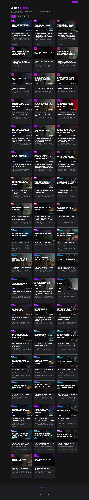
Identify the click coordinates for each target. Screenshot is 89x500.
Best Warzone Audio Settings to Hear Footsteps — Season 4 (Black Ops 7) (44, 293)
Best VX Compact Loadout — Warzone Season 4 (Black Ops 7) (20, 370)
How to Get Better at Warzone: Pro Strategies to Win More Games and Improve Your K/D (44, 319)
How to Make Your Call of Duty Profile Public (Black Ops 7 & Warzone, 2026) (20, 345)
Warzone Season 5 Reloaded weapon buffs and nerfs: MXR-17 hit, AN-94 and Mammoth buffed (66, 35)
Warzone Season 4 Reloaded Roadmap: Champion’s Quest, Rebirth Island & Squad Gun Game (44, 218)
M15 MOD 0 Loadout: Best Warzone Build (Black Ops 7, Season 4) (44, 370)
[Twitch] (43, 494)
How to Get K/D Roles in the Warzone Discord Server (65, 318)
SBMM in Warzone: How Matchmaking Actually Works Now (44, 419)
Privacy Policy (40, 491)
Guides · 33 (25, 16)
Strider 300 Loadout (63, 419)
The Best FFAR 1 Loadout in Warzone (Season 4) (21, 292)
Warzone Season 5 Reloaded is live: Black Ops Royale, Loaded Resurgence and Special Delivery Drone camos (44, 36)
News (37, 2)
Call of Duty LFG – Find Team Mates (44, 243)
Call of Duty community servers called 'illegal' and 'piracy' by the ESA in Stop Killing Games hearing (44, 166)
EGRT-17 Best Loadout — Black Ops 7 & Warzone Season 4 (67, 395)
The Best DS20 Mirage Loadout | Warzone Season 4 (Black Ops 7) (66, 268)
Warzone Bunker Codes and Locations (42, 468)
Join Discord (75, 2)
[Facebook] (49, 494)
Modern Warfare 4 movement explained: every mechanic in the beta (21, 35)
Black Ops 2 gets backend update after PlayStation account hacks (44, 87)
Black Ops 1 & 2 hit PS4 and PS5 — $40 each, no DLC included (66, 165)
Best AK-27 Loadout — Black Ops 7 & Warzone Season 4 (21, 243)
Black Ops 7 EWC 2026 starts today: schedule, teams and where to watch (21, 88)
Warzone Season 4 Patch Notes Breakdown (20, 468)
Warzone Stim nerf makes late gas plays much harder (44, 191)
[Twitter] (46, 494)
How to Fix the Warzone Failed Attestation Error (66, 444)
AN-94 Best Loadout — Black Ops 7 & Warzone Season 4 (67, 191)
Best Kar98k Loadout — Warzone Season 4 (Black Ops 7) (44, 344)
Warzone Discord (48, 2)
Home (32, 2)
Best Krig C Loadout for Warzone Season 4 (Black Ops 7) (21, 419)
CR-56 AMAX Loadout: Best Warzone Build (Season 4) (21, 268)
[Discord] (40, 494)
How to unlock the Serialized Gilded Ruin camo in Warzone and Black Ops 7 (21, 140)
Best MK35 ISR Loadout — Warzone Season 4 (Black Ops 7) (44, 268)
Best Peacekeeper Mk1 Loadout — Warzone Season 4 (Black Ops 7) (66, 344)
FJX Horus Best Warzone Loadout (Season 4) (21, 395)
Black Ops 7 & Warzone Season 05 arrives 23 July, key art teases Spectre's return (66, 140)
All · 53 (13, 16)
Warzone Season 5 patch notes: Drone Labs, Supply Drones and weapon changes (43, 140)
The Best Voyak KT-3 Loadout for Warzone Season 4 (66, 243)
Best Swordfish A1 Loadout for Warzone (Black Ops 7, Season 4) (20, 444)
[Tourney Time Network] (14, 2)
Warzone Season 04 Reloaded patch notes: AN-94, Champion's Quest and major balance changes (21, 218)
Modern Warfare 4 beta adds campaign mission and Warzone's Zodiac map (21, 62)
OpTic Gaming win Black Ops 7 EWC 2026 (44, 61)
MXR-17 (59, 292)
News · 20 (19, 16)
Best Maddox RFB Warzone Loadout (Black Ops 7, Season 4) (44, 444)
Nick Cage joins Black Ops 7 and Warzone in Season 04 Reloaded (66, 217)
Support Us (56, 2)
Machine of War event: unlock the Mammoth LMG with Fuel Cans (67, 87)
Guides (41, 2)
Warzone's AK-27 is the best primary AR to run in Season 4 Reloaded (20, 192)
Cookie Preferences (48, 491)
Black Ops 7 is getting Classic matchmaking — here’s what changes (42, 114)
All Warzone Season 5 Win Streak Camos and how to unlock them (67, 113)
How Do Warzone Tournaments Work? (20, 318)
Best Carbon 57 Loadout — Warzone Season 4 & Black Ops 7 (44, 395)
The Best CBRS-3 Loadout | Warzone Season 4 (67, 370)
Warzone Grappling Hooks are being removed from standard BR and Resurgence (67, 62)
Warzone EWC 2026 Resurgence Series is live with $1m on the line (21, 113)
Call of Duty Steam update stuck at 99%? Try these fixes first (21, 165)
